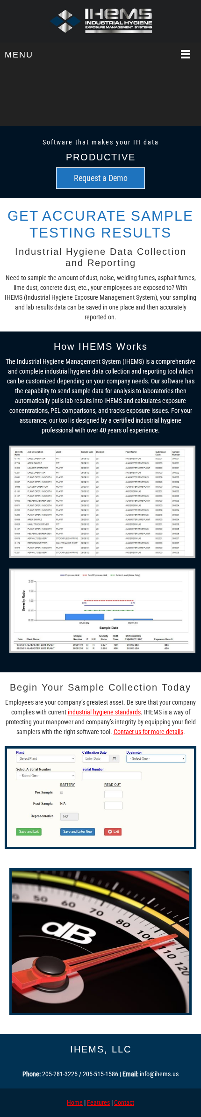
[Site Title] (100, 21)
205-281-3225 (60, 1074)
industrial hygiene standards (104, 712)
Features (98, 1102)
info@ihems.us (159, 1074)
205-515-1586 (100, 1074)
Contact (124, 1102)
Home (75, 1102)
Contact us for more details (148, 731)
